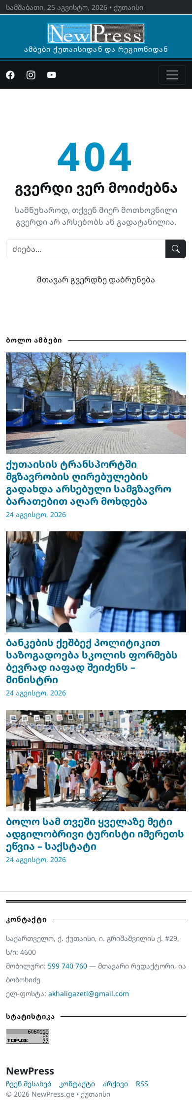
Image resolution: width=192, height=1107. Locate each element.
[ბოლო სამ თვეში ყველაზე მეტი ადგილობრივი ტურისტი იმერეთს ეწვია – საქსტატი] (96, 760)
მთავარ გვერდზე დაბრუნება (96, 279)
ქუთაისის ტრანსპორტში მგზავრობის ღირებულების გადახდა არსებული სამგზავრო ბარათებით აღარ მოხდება (88, 482)
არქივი (115, 1083)
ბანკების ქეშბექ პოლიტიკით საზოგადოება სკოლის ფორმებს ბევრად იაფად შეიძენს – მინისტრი (92, 661)
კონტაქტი (77, 1083)
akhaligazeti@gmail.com (88, 993)
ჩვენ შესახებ (28, 1083)
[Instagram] (31, 75)
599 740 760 (67, 965)
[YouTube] (51, 75)
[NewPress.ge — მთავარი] (96, 28)
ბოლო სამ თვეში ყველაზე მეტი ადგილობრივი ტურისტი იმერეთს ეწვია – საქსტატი (95, 834)
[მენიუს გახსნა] (172, 75)
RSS (142, 1083)
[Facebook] (10, 75)
